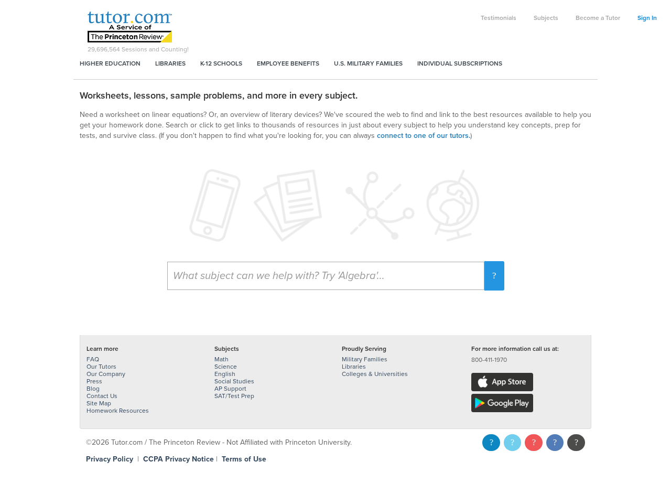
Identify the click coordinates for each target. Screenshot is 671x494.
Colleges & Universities (375, 374)
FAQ (92, 359)
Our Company (105, 374)
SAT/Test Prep (234, 396)
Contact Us (101, 396)
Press (94, 381)
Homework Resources (117, 410)
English (224, 374)
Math (221, 359)
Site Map (98, 403)
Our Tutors (101, 366)
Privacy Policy (109, 459)
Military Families (364, 359)
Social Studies (234, 381)
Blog (93, 388)
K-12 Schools (221, 63)
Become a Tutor (598, 18)
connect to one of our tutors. (423, 135)
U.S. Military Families (368, 63)
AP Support (230, 388)
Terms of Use (244, 459)
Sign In (647, 18)
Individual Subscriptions (459, 63)
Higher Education (110, 63)
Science (225, 366)
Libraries (170, 63)
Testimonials (498, 18)
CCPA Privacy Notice (178, 459)
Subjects (546, 18)
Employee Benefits (288, 63)
